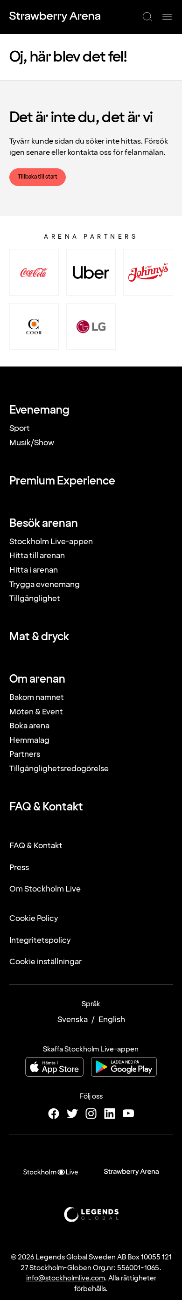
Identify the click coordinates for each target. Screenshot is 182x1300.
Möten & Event (36, 711)
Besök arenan (43, 523)
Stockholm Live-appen (51, 541)
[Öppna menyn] (167, 17)
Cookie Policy (33, 918)
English (111, 1019)
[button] (147, 17)
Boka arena (29, 725)
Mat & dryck (39, 637)
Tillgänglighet (34, 598)
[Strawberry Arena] (54, 16)
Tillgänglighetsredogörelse (59, 768)
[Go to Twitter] (72, 1113)
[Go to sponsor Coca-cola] (34, 272)
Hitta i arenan (33, 570)
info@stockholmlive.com (65, 1278)
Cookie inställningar (45, 961)
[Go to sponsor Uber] (91, 272)
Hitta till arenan (37, 555)
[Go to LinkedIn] (109, 1113)
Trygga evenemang (44, 584)
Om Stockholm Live (45, 889)
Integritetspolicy (40, 940)
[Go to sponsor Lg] (91, 326)
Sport (19, 428)
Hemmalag (29, 740)
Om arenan (37, 679)
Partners (24, 754)
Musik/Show (31, 442)
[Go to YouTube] (128, 1113)
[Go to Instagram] (91, 1113)
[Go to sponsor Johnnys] (148, 272)
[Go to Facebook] (53, 1113)
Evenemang (39, 410)
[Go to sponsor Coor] (34, 326)
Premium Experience (62, 481)
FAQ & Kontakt (46, 807)
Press (19, 867)
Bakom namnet (36, 697)
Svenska (72, 1019)
